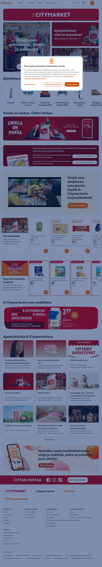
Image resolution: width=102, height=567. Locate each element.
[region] (51, 73)
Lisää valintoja (29, 84)
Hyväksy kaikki (72, 84)
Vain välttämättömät (53, 84)
